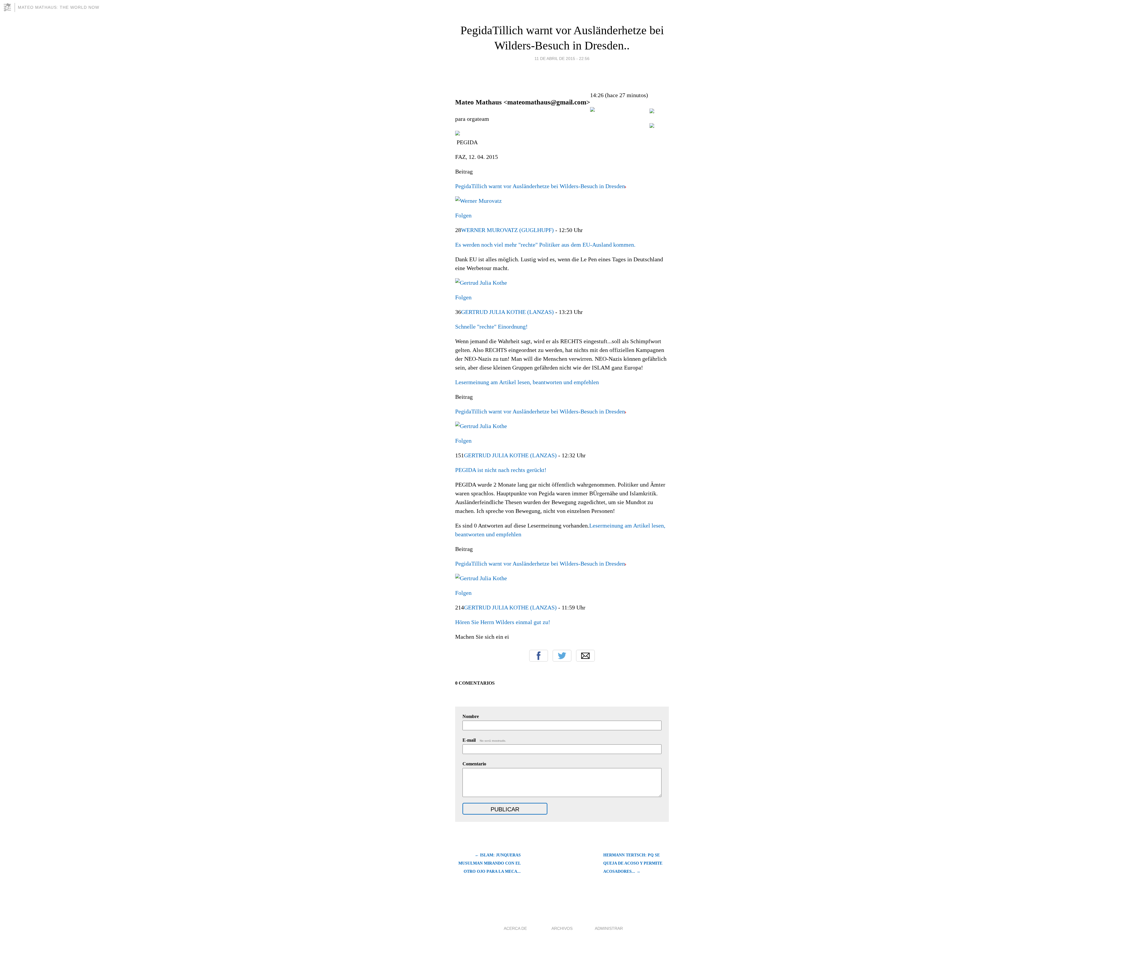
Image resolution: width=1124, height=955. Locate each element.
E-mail (484, 740)
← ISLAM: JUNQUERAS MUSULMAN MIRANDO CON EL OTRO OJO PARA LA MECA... (489, 863)
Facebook (538, 656)
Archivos (562, 928)
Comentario (474, 763)
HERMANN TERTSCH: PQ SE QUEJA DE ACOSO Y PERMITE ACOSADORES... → (632, 863)
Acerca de (515, 928)
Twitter (562, 656)
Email (585, 656)
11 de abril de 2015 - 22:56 (562, 58)
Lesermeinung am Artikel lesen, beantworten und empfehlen (527, 382)
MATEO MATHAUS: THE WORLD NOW (58, 7)
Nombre (470, 716)
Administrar (609, 928)
